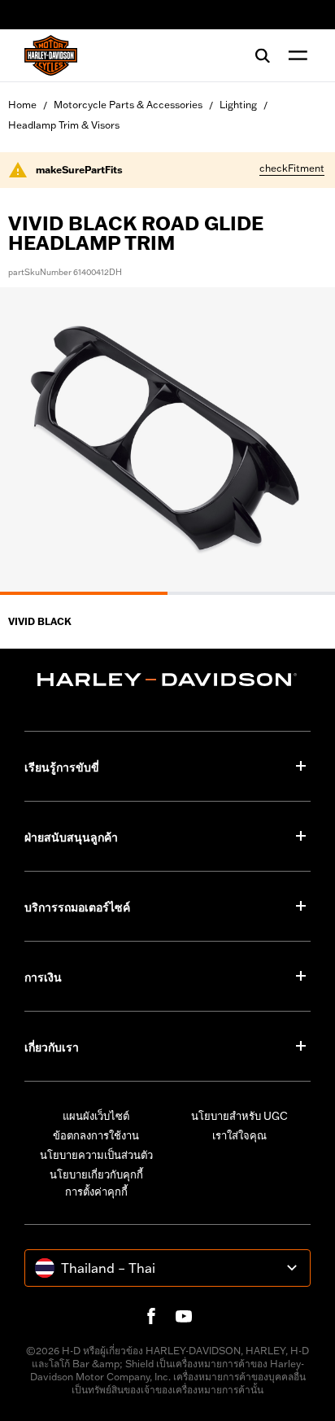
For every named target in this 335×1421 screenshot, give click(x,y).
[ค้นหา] (262, 55)
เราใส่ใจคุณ (239, 1135)
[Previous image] (32, 441)
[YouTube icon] (184, 1316)
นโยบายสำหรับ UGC (239, 1115)
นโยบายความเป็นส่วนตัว (96, 1154)
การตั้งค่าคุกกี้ (96, 1191)
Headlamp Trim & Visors (64, 125)
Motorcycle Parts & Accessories (128, 104)
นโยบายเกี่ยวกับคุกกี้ (96, 1174)
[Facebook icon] (151, 1316)
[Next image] (302, 441)
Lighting (238, 104)
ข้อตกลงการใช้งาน (96, 1135)
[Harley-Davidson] (167, 679)
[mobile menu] (294, 55)
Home (22, 104)
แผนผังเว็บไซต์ (96, 1115)
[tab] (84, 593)
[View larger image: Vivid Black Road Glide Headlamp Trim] (167, 438)
